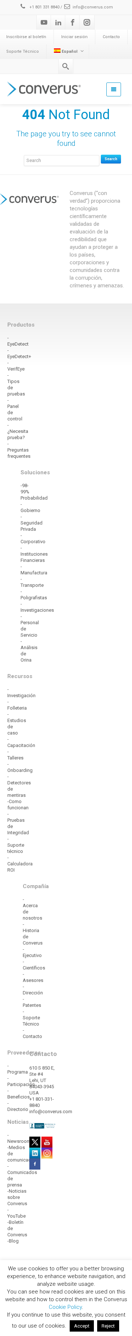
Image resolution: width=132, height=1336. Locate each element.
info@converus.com (93, 7)
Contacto (111, 36)
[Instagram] (87, 22)
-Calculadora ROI (20, 864)
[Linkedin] (58, 22)
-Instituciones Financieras (34, 554)
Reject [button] (108, 1326)
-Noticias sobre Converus (17, 1197)
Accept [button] (81, 1326)
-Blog (13, 1241)
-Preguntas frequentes (18, 450)
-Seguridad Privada (32, 523)
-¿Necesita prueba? (17, 431)
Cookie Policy (65, 1307)
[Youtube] (44, 22)
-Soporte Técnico (31, 1018)
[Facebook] (72, 22)
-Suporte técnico (15, 845)
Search (110, 159)
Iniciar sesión (74, 36)
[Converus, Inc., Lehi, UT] (42, 1125)
